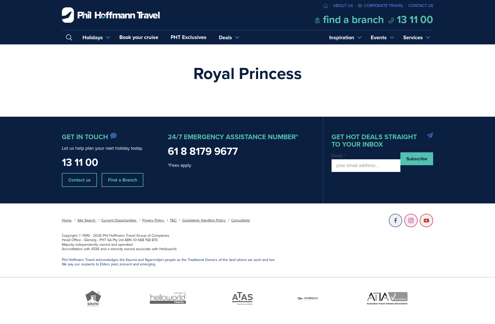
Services (413, 37)
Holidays (92, 37)
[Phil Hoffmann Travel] (111, 15)
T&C (173, 220)
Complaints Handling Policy (204, 220)
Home (67, 220)
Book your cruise (138, 37)
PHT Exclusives (189, 37)
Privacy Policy (153, 220)
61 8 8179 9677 (203, 151)
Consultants (240, 220)
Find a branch (352, 19)
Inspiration (341, 37)
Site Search (86, 220)
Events (379, 37)
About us (343, 6)
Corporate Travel (383, 6)
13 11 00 (413, 19)
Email (338, 155)
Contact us (420, 6)
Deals (225, 37)
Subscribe (416, 158)
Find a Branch (122, 180)
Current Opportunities (119, 220)
